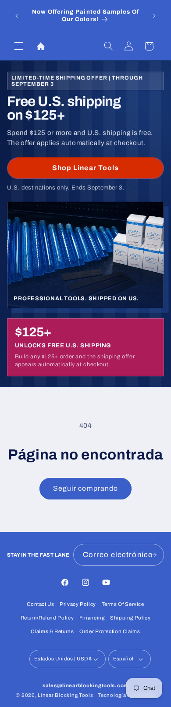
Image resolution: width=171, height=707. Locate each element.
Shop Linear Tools (85, 167)
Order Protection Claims (109, 631)
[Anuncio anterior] (16, 16)
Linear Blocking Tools (65, 695)
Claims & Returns (52, 631)
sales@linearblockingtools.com (85, 685)
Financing (92, 617)
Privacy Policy (78, 604)
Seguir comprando (85, 488)
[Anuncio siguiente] (154, 16)
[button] (18, 46)
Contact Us (40, 604)
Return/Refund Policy (47, 617)
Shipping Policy (130, 617)
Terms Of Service (123, 604)
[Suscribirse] (153, 554)
